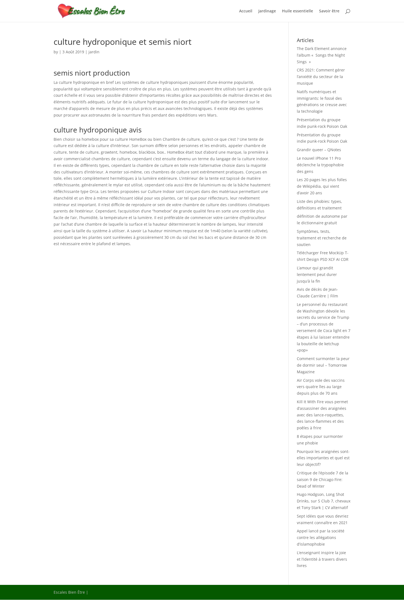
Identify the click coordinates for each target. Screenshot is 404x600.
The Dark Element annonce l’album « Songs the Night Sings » (322, 55)
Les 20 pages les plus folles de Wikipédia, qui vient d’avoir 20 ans (322, 186)
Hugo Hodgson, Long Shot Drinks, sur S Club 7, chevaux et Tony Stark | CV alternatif (323, 501)
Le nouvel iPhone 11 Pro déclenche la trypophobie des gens (320, 165)
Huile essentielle (297, 11)
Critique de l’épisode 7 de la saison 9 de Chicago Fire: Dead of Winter (322, 479)
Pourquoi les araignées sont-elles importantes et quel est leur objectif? (323, 458)
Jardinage (267, 11)
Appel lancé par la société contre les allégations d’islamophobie (320, 537)
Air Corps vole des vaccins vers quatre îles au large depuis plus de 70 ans (321, 387)
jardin (93, 51)
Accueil (245, 11)
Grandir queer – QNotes (319, 149)
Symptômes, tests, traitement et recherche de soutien (322, 238)
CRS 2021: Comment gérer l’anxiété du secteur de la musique (321, 76)
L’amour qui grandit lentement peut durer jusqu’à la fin (317, 274)
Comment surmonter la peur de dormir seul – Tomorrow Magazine (323, 365)
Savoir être (329, 11)
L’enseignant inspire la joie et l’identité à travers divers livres (322, 559)
